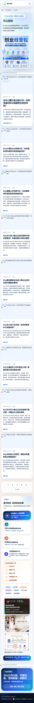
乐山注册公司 (8, 10)
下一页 (17, 489)
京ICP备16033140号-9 (6, 699)
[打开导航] (30, 3)
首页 (2, 10)
